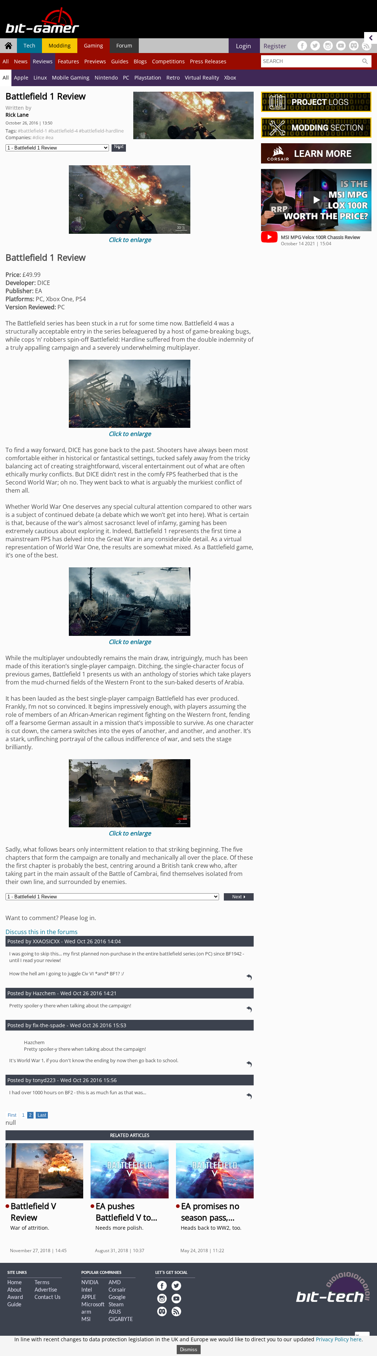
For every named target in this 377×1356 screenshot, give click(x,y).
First (12, 1115)
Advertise (46, 1290)
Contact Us (47, 1297)
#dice (38, 137)
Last (42, 1115)
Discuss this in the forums (42, 932)
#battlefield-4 (63, 130)
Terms (42, 1283)
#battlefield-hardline (101, 130)
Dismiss (188, 1349)
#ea (49, 137)
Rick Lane (17, 114)
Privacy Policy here (339, 1339)
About (14, 1290)
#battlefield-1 (32, 130)
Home (14, 1283)
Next (118, 146)
